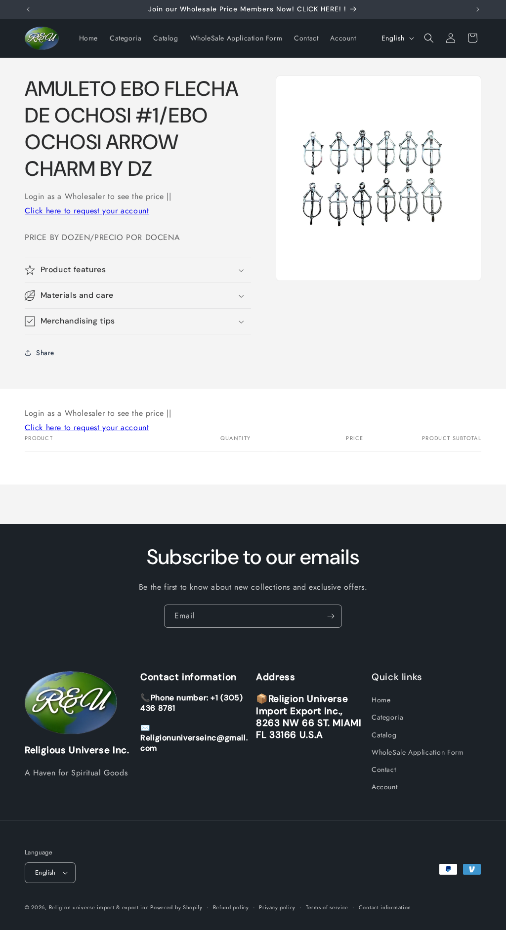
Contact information (385, 907)
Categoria (387, 717)
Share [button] (45, 353)
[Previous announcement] (28, 9)
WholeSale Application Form (418, 752)
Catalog (384, 735)
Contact (384, 769)
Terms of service (327, 907)
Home (381, 700)
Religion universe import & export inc (100, 907)
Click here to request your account (87, 210)
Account (384, 787)
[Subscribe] (330, 616)
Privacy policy (277, 907)
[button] (429, 38)
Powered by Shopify (176, 907)
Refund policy (231, 907)
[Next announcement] (478, 9)
